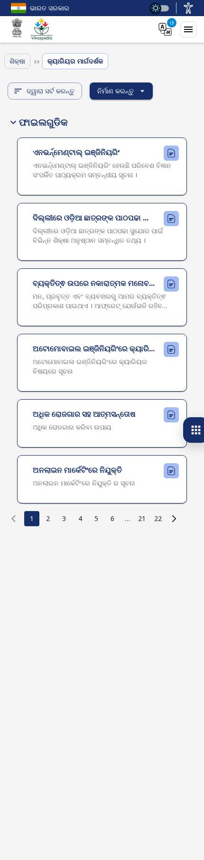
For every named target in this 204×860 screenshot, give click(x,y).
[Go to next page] (174, 518)
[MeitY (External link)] (17, 29)
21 (142, 518)
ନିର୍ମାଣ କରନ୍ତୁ (115, 90)
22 (158, 518)
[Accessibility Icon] (188, 8)
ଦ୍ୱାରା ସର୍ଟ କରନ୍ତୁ (50, 90)
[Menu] (188, 29)
